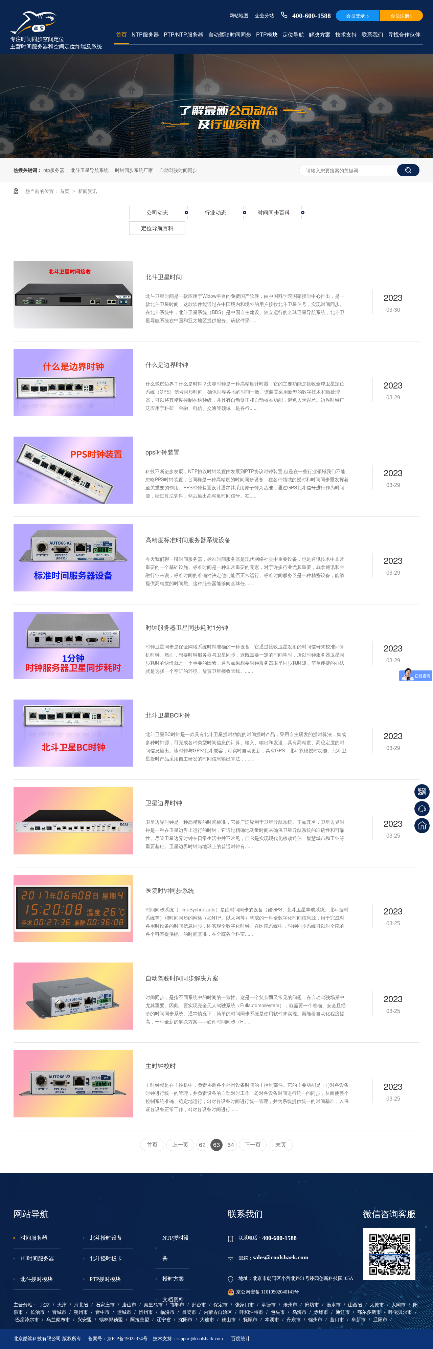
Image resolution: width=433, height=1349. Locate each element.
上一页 (180, 1145)
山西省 (355, 1304)
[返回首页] (422, 825)
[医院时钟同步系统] (73, 908)
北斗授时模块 (36, 1279)
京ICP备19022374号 (127, 1338)
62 (202, 1145)
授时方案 (173, 1279)
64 (230, 1145)
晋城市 (59, 1312)
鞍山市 (229, 1319)
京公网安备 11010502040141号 (267, 1292)
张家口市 (244, 1304)
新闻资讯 (87, 190)
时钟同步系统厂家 (134, 170)
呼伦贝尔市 (400, 1312)
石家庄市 (105, 1304)
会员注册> (401, 15)
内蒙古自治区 (218, 1312)
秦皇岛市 (153, 1304)
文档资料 (173, 1299)
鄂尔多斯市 (369, 1312)
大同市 (398, 1304)
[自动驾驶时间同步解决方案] (73, 996)
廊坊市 (312, 1304)
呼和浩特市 (251, 1312)
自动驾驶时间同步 (229, 34)
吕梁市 (189, 1312)
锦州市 (315, 1319)
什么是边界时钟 (166, 364)
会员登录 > (357, 15)
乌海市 (299, 1312)
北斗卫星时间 (163, 276)
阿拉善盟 (139, 1319)
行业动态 (215, 212)
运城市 (124, 1312)
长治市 (37, 1312)
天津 (62, 1304)
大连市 (207, 1319)
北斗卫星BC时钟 (167, 714)
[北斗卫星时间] (73, 295)
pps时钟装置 (162, 451)
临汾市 (167, 1312)
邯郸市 (177, 1304)
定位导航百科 (157, 228)
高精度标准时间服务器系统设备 (188, 539)
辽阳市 (380, 1319)
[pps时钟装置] (73, 470)
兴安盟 (84, 1319)
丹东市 (294, 1319)
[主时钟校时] (73, 1084)
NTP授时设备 (175, 1248)
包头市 (278, 1312)
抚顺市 (250, 1319)
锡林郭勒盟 (111, 1319)
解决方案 (320, 34)
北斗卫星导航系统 (90, 170)
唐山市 (129, 1304)
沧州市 (290, 1304)
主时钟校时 (160, 1065)
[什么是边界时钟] (73, 382)
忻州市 (146, 1312)
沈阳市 (185, 1319)
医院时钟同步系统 (169, 890)
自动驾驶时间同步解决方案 (182, 977)
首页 (121, 34)
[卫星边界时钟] (73, 821)
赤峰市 (321, 1312)
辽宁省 (164, 1319)
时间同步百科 (273, 212)
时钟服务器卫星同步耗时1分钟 (186, 627)
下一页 (253, 1145)
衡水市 (333, 1304)
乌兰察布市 (58, 1319)
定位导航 (293, 34)
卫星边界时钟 (163, 802)
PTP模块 (267, 34)
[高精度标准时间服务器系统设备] (73, 558)
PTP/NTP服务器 (183, 34)
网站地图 (238, 15)
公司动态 (157, 212)
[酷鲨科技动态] (216, 156)
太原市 (377, 1304)
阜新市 (358, 1319)
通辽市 (343, 1312)
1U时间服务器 (37, 1258)
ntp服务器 (53, 170)
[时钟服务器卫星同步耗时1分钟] (73, 645)
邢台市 (199, 1304)
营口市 (337, 1319)
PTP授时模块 (105, 1279)
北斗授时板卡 (106, 1258)
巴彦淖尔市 (27, 1319)
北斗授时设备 (106, 1238)
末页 (280, 1145)
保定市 (220, 1304)
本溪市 (272, 1319)
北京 (45, 1304)
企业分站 (264, 15)
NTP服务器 (145, 34)
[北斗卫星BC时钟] (73, 733)
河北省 (81, 1304)
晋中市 (102, 1312)
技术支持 (346, 34)
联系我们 (372, 34)
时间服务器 (33, 1238)
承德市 (268, 1304)
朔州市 (81, 1312)
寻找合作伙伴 (404, 34)
